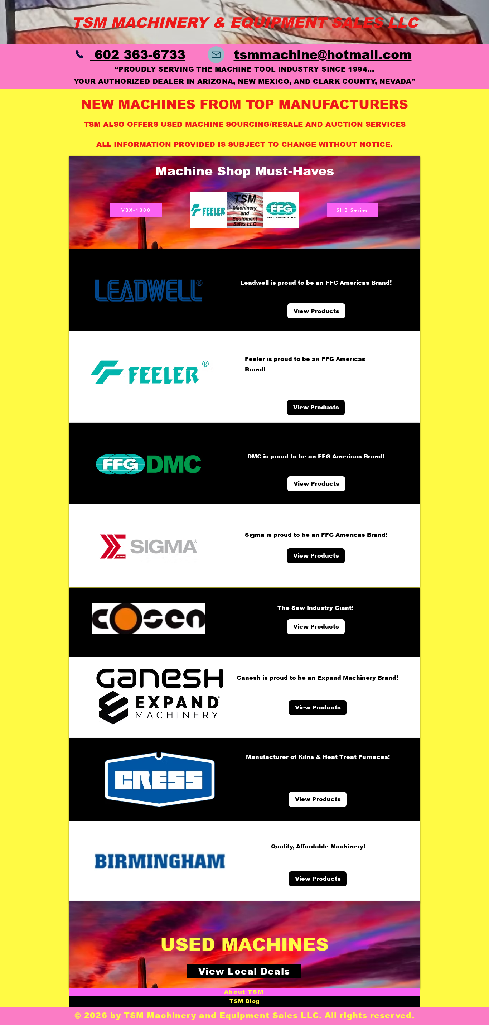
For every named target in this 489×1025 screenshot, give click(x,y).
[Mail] (216, 54)
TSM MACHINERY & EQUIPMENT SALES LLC (245, 22)
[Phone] (79, 54)
